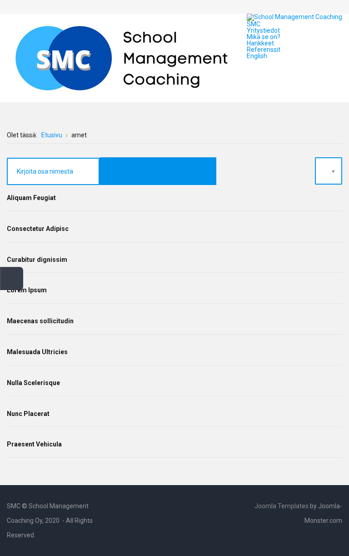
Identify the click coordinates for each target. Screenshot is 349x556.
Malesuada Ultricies (37, 352)
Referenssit (263, 49)
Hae (336, 6)
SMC (253, 24)
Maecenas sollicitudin (40, 321)
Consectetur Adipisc (38, 228)
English (257, 56)
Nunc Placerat (28, 413)
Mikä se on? (263, 36)
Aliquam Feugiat (31, 197)
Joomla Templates (281, 506)
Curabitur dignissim (37, 259)
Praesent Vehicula (34, 444)
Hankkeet (260, 43)
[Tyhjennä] (187, 171)
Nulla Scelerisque (33, 382)
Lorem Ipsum (27, 290)
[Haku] (129, 171)
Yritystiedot (263, 30)
